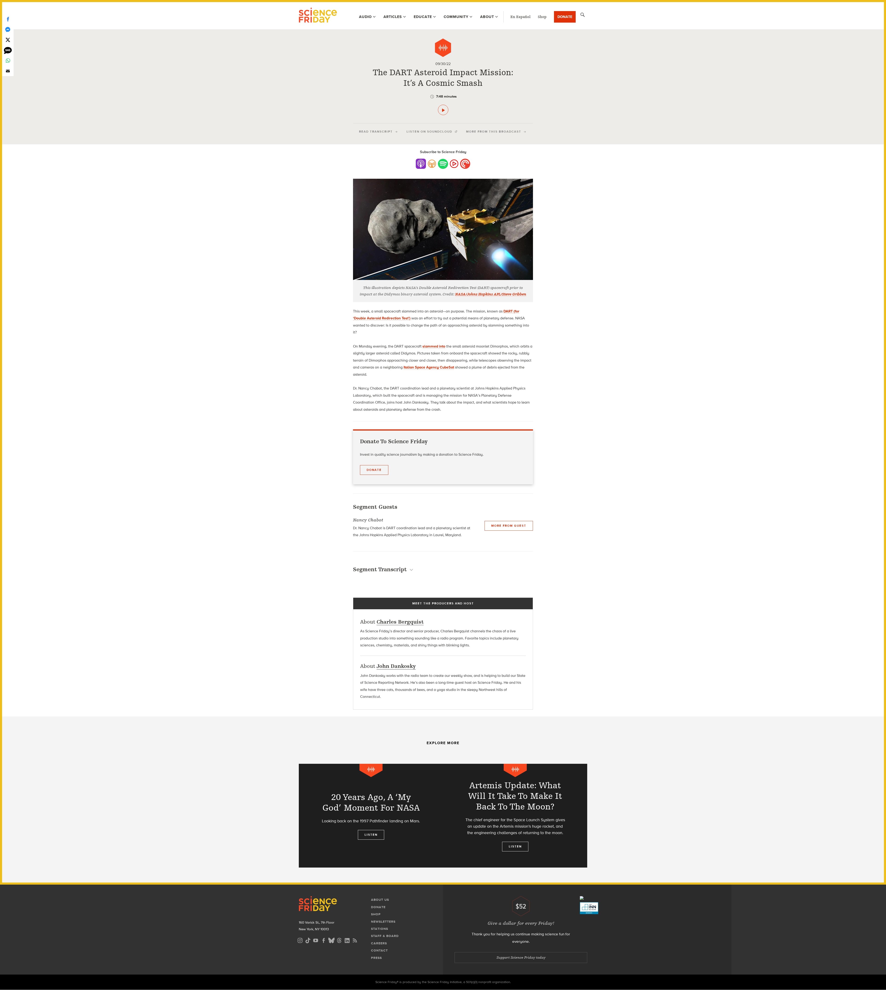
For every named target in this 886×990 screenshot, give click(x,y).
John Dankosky (396, 666)
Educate (423, 17)
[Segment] (443, 48)
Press (376, 958)
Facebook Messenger (8, 29)
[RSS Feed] (354, 940)
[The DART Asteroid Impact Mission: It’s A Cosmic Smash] (443, 110)
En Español (520, 17)
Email (8, 71)
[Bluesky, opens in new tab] (331, 940)
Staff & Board (385, 936)
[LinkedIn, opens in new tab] (347, 940)
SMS (8, 50)
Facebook (8, 19)
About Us (380, 900)
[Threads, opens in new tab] (339, 940)
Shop (542, 17)
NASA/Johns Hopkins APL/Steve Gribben (490, 294)
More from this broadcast (493, 131)
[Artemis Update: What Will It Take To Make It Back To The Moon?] (515, 816)
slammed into (433, 346)
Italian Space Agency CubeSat (429, 367)
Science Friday (318, 16)
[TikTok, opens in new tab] (307, 940)
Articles (392, 17)
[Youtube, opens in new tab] (315, 940)
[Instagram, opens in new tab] (299, 940)
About (487, 17)
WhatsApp (8, 60)
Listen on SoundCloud (429, 131)
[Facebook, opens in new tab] (323, 940)
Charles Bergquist (400, 622)
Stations (379, 929)
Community (456, 17)
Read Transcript (376, 131)
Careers (379, 943)
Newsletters (383, 922)
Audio (365, 17)
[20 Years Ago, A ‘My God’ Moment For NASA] (371, 816)
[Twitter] (8, 40)
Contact (379, 950)
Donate (564, 17)
